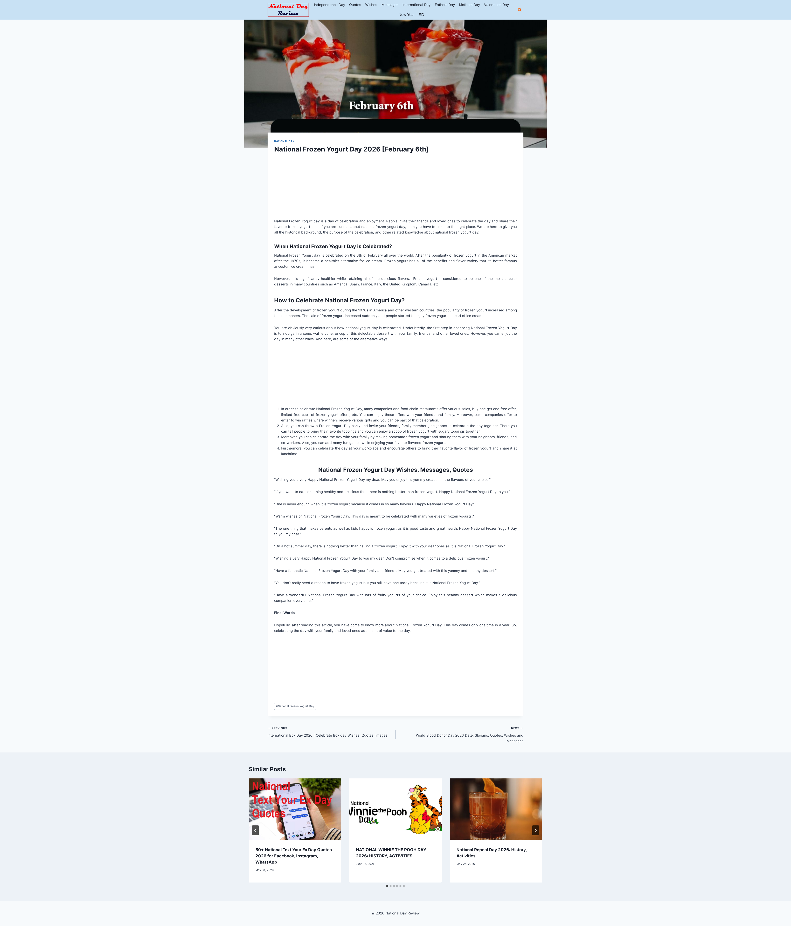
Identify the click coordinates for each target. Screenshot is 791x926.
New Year (407, 15)
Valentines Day (496, 5)
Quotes (355, 5)
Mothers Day (469, 5)
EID (421, 15)
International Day (417, 5)
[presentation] (295, 809)
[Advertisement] (395, 189)
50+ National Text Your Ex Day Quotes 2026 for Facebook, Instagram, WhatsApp (293, 856)
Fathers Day (445, 5)
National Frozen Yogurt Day (295, 706)
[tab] (387, 886)
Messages (389, 5)
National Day (284, 141)
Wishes (371, 5)
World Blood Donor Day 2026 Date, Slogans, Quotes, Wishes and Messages (469, 734)
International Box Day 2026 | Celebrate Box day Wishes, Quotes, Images (327, 731)
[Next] (535, 830)
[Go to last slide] (255, 830)
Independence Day (329, 5)
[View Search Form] (519, 10)
